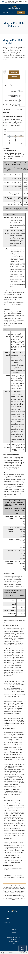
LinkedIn (14, 932)
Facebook (14, 929)
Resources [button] (6, 922)
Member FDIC (14, 939)
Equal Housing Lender (14, 941)
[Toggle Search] (13, 12)
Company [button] (6, 918)
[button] (14, 85)
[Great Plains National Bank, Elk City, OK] (14, 7)
